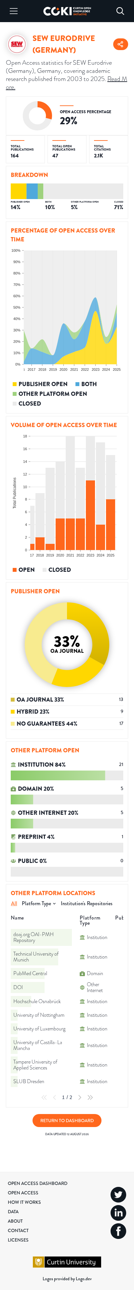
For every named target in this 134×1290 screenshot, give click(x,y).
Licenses (18, 1240)
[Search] (120, 11)
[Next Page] (79, 1097)
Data (13, 1211)
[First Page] (44, 1097)
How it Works (24, 1202)
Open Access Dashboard (37, 1183)
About (15, 1221)
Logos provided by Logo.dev (67, 1278)
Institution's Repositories (87, 903)
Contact (18, 1230)
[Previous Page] (54, 1097)
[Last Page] (90, 1097)
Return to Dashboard (67, 1120)
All (14, 903)
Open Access (23, 1192)
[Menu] (13, 11)
